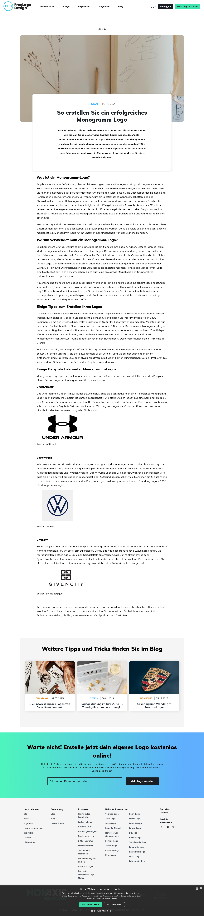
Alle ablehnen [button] (114, 904)
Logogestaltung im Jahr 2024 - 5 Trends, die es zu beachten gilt (102, 664)
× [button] (201, 888)
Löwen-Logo (135, 828)
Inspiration (84, 6)
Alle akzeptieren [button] (90, 904)
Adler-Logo (110, 823)
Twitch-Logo (111, 845)
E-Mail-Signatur (85, 841)
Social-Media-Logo (138, 842)
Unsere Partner (58, 823)
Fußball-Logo (135, 823)
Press (26, 818)
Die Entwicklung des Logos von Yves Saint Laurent (50, 664)
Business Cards (85, 826)
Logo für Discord (113, 828)
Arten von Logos (85, 866)
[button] (102, 911)
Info (25, 814)
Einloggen (165, 6)
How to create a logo (33, 828)
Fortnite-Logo (111, 841)
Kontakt (27, 837)
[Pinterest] (175, 827)
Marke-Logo (134, 818)
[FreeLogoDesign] (23, 6)
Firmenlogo (110, 855)
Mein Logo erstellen (187, 6)
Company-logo (112, 850)
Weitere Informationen (107, 898)
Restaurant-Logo (137, 852)
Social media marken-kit (84, 852)
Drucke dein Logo (86, 836)
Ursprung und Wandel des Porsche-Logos (154, 662)
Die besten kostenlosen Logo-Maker (86, 874)
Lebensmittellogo (137, 861)
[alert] (102, 900)
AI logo (66, 6)
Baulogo (133, 833)
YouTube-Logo (112, 814)
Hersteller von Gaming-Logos (112, 834)
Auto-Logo (110, 818)
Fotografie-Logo (136, 847)
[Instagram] (169, 827)
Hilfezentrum (30, 842)
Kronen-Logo (135, 837)
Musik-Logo (134, 856)
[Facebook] (162, 827)
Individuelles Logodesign (84, 816)
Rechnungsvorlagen (87, 831)
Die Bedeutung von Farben (87, 860)
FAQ (53, 818)
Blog (120, 6)
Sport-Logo (134, 814)
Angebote (104, 6)
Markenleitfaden (85, 845)
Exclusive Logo (85, 822)
